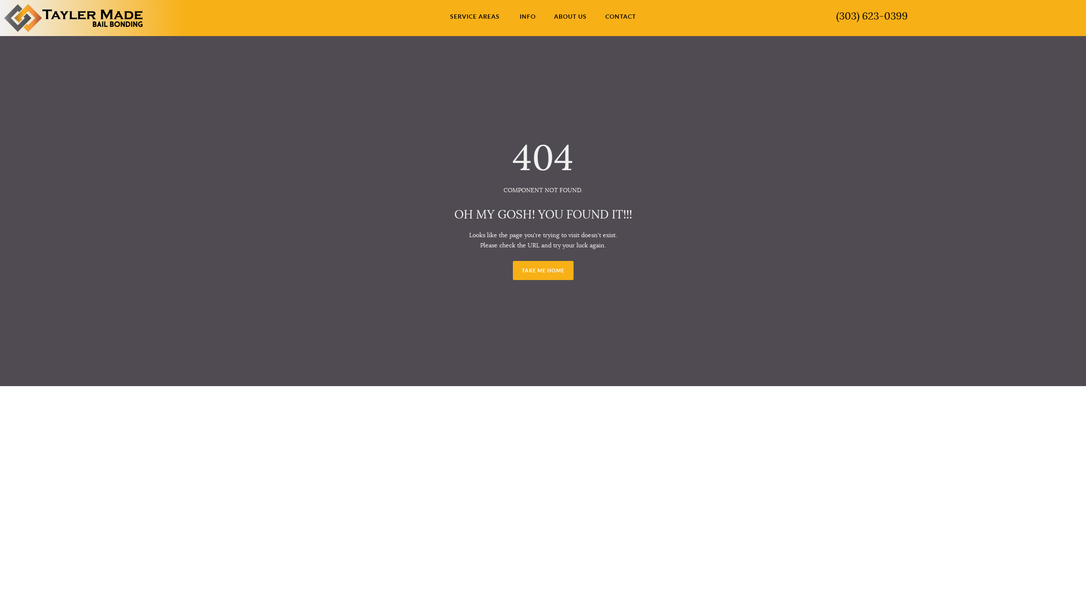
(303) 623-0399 (872, 16)
